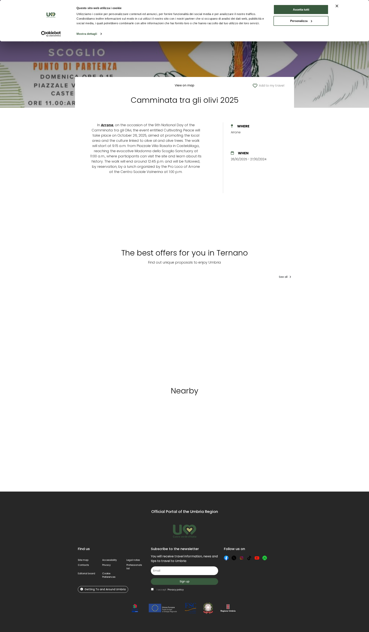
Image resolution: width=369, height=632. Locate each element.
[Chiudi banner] (337, 6)
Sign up (184, 581)
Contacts (83, 565)
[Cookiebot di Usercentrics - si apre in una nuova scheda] (51, 34)
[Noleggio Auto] (198, 331)
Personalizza (299, 21)
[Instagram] (241, 558)
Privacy (106, 565)
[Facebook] (226, 558)
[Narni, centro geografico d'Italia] (93, 331)
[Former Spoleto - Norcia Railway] (128, 331)
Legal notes (133, 560)
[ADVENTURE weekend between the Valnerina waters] (341, 331)
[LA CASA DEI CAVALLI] (270, 331)
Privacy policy (176, 589)
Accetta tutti (301, 9)
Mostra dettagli (86, 33)
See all (283, 277)
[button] (109, 575)
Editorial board (86, 573)
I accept (170, 589)
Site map (83, 560)
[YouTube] (257, 558)
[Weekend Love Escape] (305, 331)
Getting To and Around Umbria (105, 589)
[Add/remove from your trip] (106, 289)
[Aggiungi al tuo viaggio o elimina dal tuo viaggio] (107, 416)
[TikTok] (249, 558)
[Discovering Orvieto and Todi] (234, 331)
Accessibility (109, 560)
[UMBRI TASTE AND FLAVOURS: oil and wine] (163, 331)
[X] (234, 558)
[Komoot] (264, 558)
